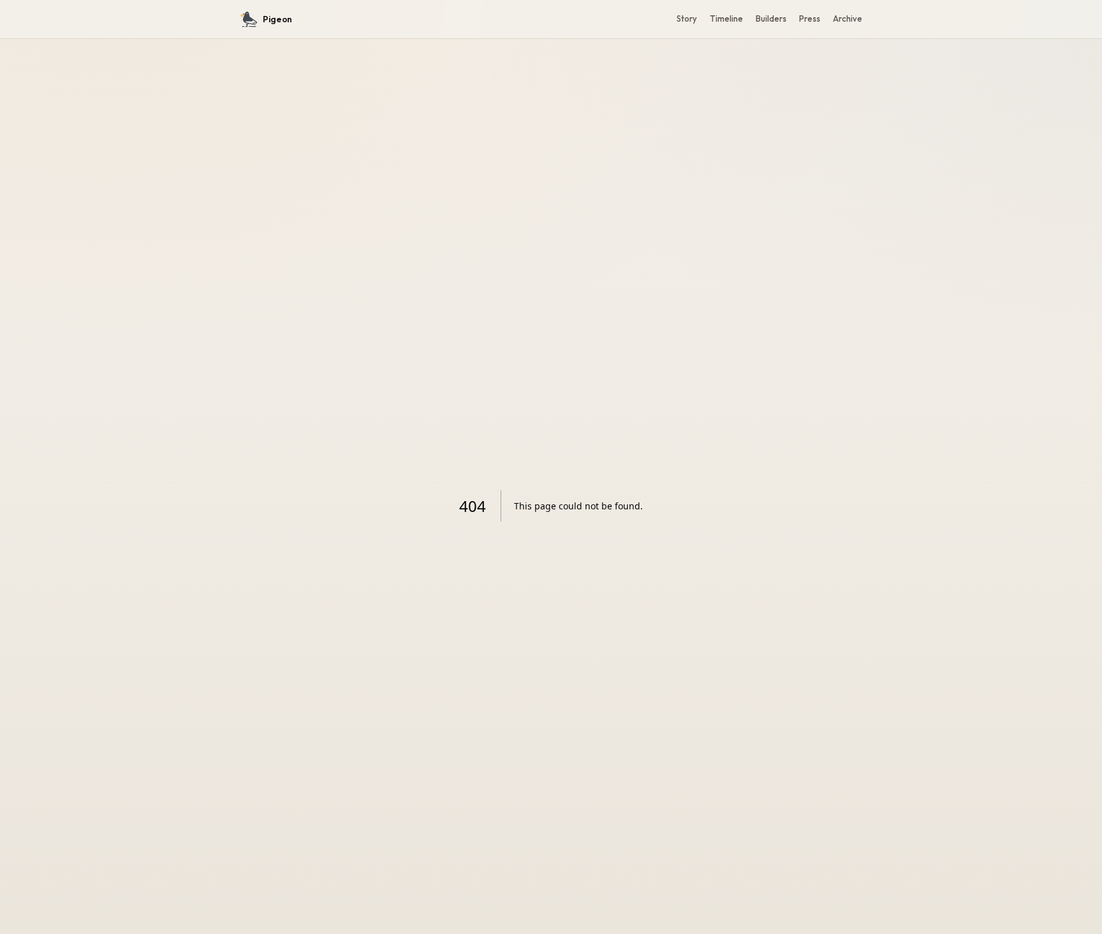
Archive (847, 18)
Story (687, 18)
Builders (771, 18)
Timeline (726, 18)
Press (809, 18)
